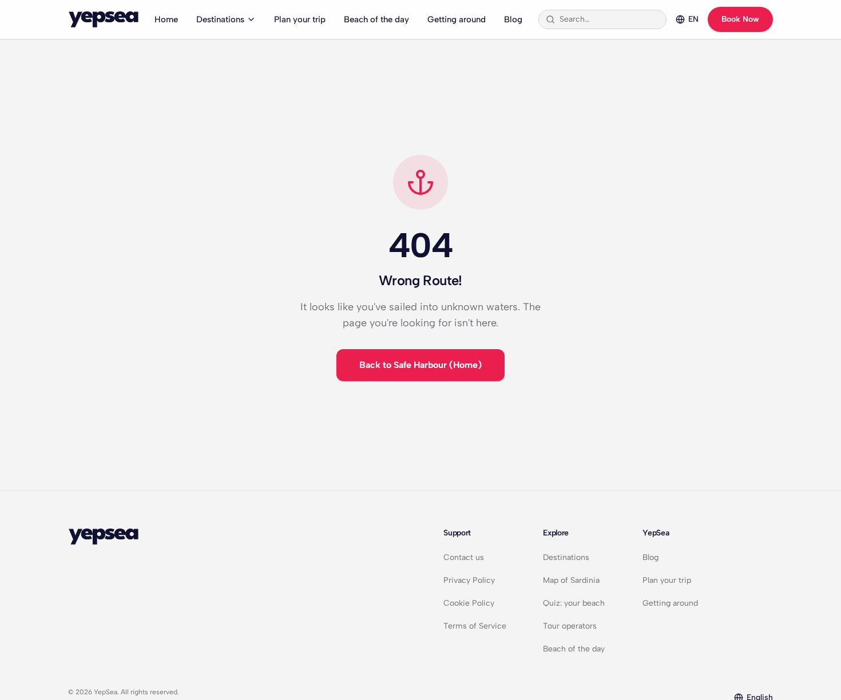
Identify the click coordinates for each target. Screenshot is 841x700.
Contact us (463, 557)
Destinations (220, 19)
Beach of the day (376, 19)
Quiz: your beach (574, 603)
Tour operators (570, 626)
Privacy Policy (469, 580)
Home (166, 19)
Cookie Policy (468, 603)
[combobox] (609, 19)
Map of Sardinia (571, 580)
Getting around (456, 19)
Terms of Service (474, 626)
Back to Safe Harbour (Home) (420, 364)
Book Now (740, 19)
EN (693, 19)
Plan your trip (300, 19)
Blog (513, 19)
